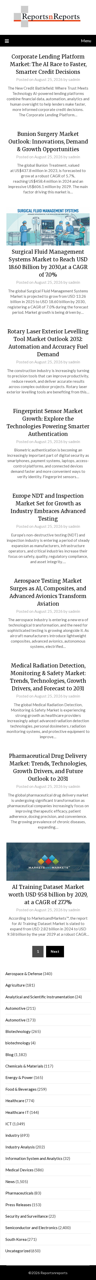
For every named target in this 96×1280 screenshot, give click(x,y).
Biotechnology (18, 1031)
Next (55, 951)
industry (12, 1135)
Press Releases (18, 1204)
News (10, 1181)
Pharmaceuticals (19, 1193)
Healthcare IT (17, 1112)
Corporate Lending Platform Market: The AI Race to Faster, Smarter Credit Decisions (48, 64)
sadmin (74, 79)
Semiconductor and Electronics (31, 1227)
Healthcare (14, 1100)
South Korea (16, 1239)
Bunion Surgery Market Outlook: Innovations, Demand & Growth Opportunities (48, 141)
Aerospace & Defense (23, 973)
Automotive (15, 1008)
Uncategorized (17, 1250)
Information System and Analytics (33, 1158)
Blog (9, 1054)
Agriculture (15, 985)
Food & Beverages (21, 1089)
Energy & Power (19, 1077)
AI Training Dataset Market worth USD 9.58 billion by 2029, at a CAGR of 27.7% (48, 894)
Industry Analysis (20, 1147)
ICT (8, 1123)
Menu (86, 40)
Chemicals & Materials (24, 1066)
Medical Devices (19, 1170)
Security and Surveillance (26, 1216)
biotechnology (17, 1043)
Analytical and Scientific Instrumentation (39, 996)
